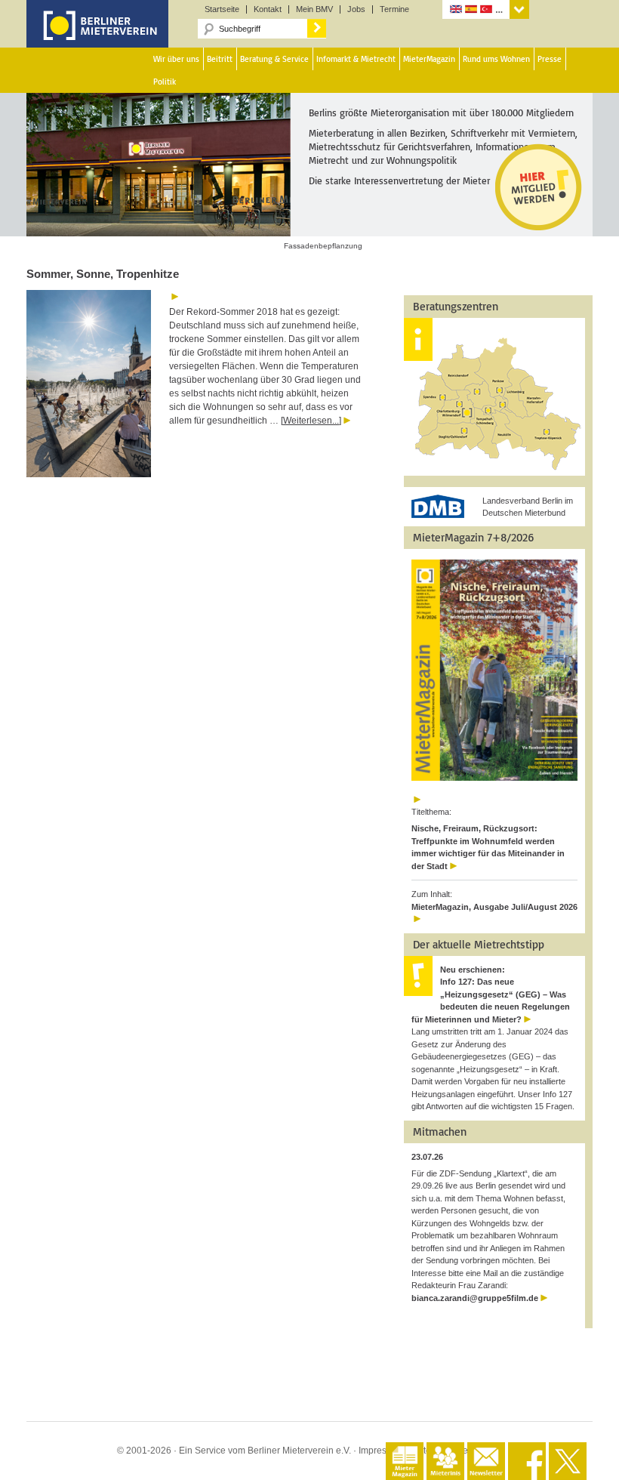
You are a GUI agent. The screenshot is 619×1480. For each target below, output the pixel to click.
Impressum (381, 1450)
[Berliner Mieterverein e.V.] (97, 36)
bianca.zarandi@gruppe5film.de (474, 1298)
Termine (394, 9)
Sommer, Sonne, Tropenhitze (102, 273)
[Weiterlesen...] (311, 420)
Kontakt (268, 9)
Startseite (222, 9)
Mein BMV (314, 9)
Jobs (356, 9)
